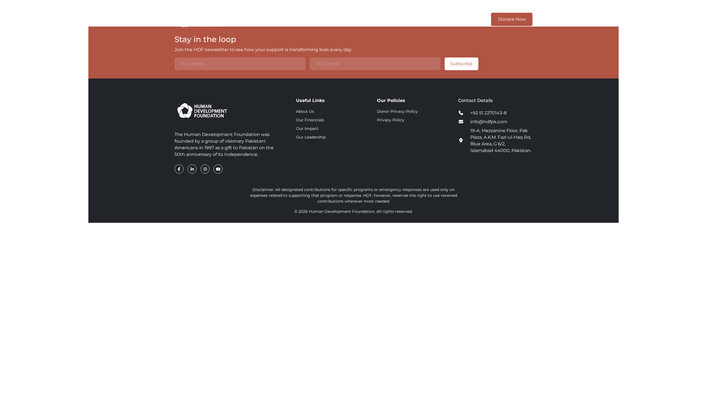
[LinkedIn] (193, 169)
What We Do (378, 19)
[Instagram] (206, 169)
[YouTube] (218, 169)
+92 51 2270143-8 (488, 113)
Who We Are (339, 19)
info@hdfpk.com (488, 121)
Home (311, 19)
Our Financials (310, 119)
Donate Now (512, 19)
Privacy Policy (390, 119)
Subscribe (461, 63)
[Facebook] (180, 169)
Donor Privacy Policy (397, 111)
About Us (305, 111)
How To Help (453, 19)
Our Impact (416, 19)
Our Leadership (311, 137)
